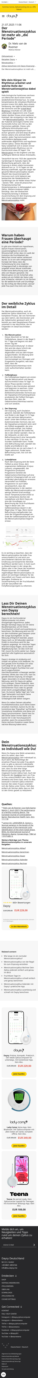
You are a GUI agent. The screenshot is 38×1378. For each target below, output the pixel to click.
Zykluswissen (7, 56)
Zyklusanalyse (8, 1296)
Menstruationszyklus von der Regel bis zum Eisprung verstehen (19, 963)
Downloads (7, 1293)
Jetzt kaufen (19, 1074)
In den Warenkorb (19, 927)
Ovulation (18, 775)
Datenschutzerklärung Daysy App (11, 1359)
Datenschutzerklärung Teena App (11, 1361)
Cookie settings (9, 1299)
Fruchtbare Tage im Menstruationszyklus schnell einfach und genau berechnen (19, 978)
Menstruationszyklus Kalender (15, 859)
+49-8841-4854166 (9, 1265)
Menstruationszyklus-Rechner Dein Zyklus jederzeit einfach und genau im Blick (19, 970)
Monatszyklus (7, 62)
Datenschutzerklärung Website (10, 1356)
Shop (4, 1280)
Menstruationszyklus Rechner (14, 863)
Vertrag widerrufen (10, 1283)
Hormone (17, 139)
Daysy (6, 905)
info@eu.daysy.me (9, 1268)
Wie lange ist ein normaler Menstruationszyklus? (15, 957)
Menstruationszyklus (15, 119)
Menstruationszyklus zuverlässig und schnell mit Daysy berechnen (20, 991)
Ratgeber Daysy (8, 59)
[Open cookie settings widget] (3, 1374)
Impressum (5, 1366)
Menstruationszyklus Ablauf (14, 848)
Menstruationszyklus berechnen (15, 852)
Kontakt (5, 1310)
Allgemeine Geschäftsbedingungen (11, 1354)
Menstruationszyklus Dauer (13, 856)
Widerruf (4, 1364)
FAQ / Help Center (9, 1314)
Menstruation (7, 152)
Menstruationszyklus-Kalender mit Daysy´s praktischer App (18, 985)
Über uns (6, 1289)
